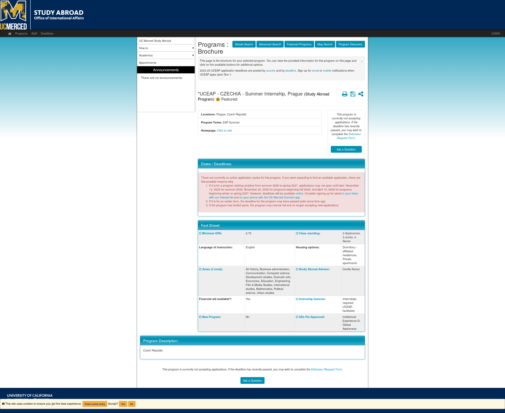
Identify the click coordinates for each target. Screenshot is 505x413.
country (270, 70)
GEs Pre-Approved (311, 317)
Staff (34, 33)
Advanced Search (270, 44)
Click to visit (224, 130)
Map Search (325, 44)
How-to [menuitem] (143, 48)
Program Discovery (350, 44)
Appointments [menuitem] (147, 62)
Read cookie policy (95, 404)
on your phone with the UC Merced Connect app (269, 197)
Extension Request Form (349, 136)
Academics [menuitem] (146, 55)
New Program (211, 317)
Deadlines (47, 33)
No (131, 404)
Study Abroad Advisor (314, 269)
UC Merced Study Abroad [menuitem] (155, 41)
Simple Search (244, 44)
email (315, 70)
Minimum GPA (211, 233)
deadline (290, 70)
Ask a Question (346, 149)
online (299, 193)
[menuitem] (166, 89)
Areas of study (212, 269)
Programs (21, 33)
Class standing (309, 233)
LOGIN (495, 33)
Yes (123, 404)
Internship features (312, 299)
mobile (327, 70)
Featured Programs (299, 44)
